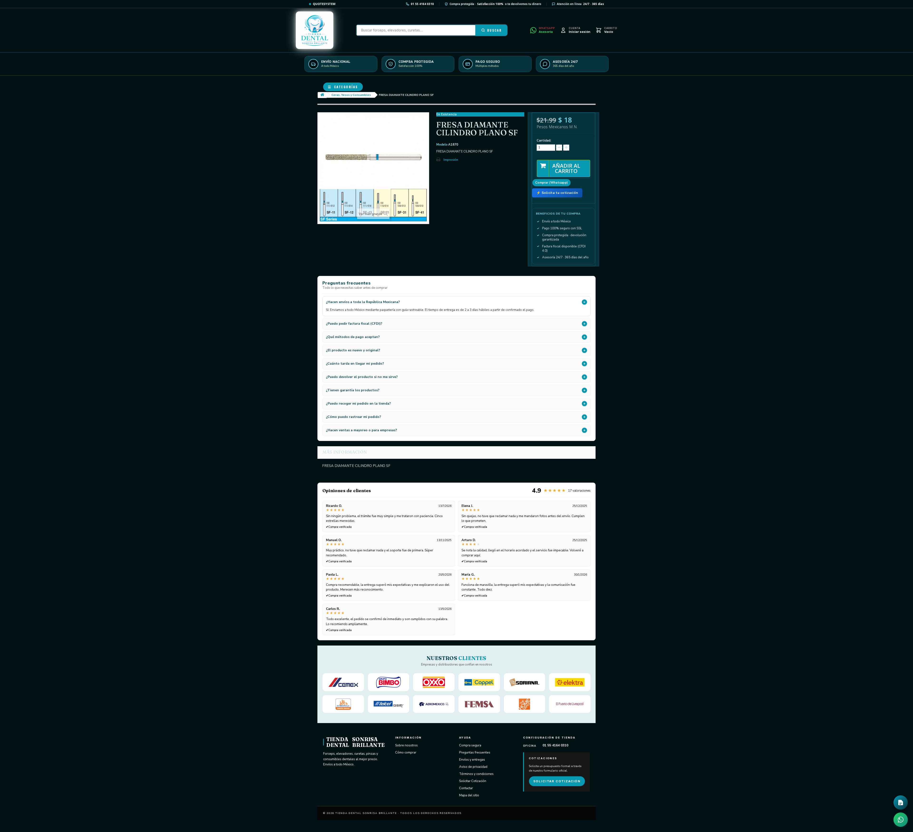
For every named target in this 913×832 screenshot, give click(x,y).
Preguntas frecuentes (474, 752)
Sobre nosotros (406, 745)
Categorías (343, 86)
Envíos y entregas (472, 759)
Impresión (450, 160)
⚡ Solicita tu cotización (557, 193)
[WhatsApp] (901, 819)
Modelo (441, 144)
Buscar (494, 30)
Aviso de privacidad (473, 766)
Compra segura (470, 745)
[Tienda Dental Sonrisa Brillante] (314, 30)
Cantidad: (544, 140)
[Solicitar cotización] (901, 802)
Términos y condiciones (476, 774)
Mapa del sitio (469, 795)
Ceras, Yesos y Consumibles (351, 95)
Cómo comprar (405, 752)
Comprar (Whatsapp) (551, 183)
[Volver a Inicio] (322, 95)
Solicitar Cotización (472, 781)
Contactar (466, 788)
